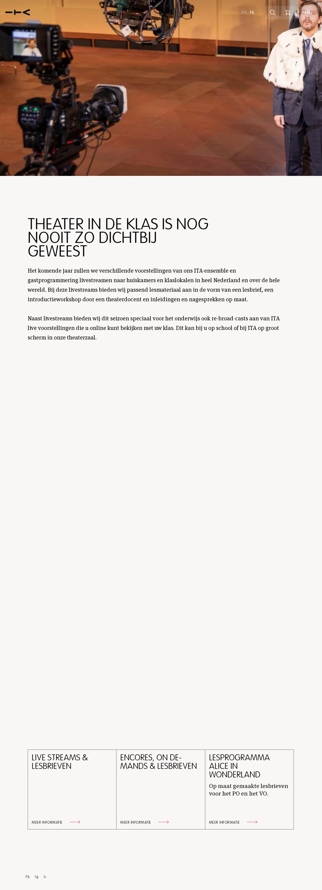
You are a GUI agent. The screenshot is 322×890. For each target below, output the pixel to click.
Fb (28, 877)
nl (252, 12)
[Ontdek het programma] (272, 12)
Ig (36, 877)
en (243, 12)
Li (45, 877)
